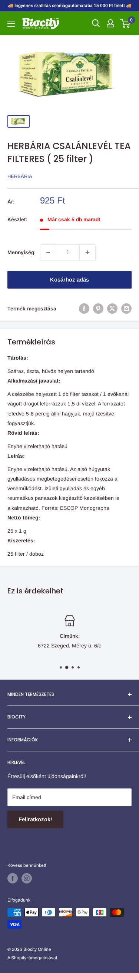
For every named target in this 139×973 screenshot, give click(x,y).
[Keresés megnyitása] (96, 23)
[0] (125, 23)
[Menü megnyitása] (11, 24)
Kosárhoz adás (69, 279)
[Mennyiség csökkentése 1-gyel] (48, 252)
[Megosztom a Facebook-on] (84, 308)
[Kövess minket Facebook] (12, 878)
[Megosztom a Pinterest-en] (98, 308)
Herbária (19, 176)
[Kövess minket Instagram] (26, 878)
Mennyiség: (21, 252)
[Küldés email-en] (126, 308)
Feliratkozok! (35, 819)
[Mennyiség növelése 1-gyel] (87, 252)
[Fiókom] (110, 23)
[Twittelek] (112, 308)
